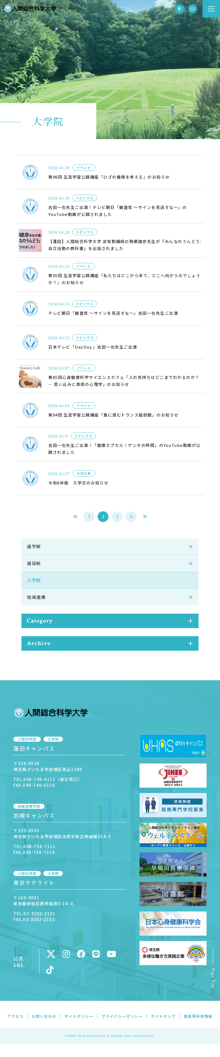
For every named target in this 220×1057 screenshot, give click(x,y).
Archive (38, 643)
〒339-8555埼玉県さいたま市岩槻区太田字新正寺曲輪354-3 (62, 833)
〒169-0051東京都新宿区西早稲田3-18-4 (43, 900)
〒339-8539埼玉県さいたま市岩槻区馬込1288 (47, 766)
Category (40, 621)
